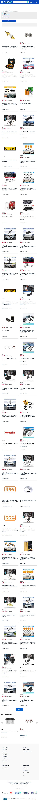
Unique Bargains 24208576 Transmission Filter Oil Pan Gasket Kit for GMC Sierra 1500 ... (10, 274)
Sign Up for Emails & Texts (6, 758)
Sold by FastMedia (22, 109)
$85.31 (21, 184)
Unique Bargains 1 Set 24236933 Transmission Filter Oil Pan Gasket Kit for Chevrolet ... (28, 76)
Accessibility (17, 780)
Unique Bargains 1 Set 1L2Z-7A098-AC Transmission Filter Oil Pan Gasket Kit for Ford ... (10, 246)
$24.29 (21, 155)
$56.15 (3, 98)
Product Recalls (4, 756)
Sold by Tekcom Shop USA (5, 81)
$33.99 (21, 524)
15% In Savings (28, 412)
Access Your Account (26, 749)
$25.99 (3, 127)
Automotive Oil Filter (9, 6)
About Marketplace (5, 768)
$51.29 (21, 325)
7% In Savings (27, 43)
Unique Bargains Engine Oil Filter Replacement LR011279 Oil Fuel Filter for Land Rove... (28, 189)
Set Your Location (6, 14)
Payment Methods (28, 782)
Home (2, 6)
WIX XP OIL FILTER (5, 330)
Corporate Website (10, 782)
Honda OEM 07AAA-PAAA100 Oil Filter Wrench (28, 501)
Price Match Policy (11, 780)
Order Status (4, 751)
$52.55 (3, 298)
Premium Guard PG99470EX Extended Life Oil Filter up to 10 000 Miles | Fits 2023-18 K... (27, 558)
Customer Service (5, 747)
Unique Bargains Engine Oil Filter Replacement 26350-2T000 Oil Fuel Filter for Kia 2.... (10, 558)
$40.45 (3, 440)
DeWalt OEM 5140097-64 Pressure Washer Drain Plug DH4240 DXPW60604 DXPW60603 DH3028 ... (10, 303)
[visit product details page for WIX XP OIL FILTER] (10, 319)
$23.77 (3, 156)
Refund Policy (28, 780)
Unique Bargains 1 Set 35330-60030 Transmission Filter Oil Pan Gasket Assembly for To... (27, 359)
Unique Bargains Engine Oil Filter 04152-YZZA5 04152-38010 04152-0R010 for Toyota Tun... (28, 161)
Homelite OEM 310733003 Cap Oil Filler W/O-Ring (10, 444)
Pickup (6, 16)
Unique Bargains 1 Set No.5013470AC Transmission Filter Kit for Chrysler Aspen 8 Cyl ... (28, 274)
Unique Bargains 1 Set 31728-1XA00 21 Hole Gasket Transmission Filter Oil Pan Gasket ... (28, 615)
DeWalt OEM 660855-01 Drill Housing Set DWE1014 (9, 161)
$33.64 (3, 497)
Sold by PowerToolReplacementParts (7, 166)
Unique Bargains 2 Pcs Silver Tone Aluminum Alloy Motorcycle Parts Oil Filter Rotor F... (27, 47)
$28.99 (3, 609)
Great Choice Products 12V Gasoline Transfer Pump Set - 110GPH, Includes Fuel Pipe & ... (9, 76)
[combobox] (21, 2)
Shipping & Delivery (5, 754)
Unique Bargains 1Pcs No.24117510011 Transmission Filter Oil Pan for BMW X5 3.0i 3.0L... (28, 246)
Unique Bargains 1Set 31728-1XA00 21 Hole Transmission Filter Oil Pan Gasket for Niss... (9, 416)
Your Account (25, 747)
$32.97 (3, 525)
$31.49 (21, 729)
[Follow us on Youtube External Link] (32, 798)
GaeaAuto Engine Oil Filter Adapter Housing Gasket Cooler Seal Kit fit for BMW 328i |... (27, 416)
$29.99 (3, 581)
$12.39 (3, 43)
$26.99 (21, 127)
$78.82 (3, 354)
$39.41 (3, 467)
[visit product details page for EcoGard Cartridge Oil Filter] (28, 92)
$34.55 (3, 552)
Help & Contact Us (5, 759)
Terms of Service (22, 780)
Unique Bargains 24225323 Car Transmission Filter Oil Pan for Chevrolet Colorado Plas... (10, 388)
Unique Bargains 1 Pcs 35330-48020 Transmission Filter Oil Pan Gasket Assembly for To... (27, 700)
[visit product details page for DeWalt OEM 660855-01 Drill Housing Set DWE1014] (10, 149)
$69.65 (21, 70)
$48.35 (21, 411)
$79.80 (3, 325)
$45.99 (21, 382)
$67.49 (3, 240)
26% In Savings (10, 72)
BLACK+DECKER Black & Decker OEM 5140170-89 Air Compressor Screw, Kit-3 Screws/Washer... (10, 501)
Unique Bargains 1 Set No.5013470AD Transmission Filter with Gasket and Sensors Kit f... (9, 189)
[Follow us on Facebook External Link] (26, 798)
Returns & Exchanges (5, 752)
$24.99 (21, 667)
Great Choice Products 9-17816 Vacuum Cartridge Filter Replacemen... (9, 732)
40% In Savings (28, 100)
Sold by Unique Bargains (5, 52)
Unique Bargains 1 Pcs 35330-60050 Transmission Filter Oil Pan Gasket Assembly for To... (27, 444)
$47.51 (3, 411)
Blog (24, 775)
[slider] (22, 735)
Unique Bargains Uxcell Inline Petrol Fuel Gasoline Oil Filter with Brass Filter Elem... (10, 47)
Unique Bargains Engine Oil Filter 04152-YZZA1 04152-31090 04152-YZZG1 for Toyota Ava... (28, 586)
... (4, 6)
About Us (3, 761)
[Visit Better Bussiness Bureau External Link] (5, 798)
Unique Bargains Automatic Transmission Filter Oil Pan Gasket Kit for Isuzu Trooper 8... (10, 615)
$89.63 (3, 184)
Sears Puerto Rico (26, 772)
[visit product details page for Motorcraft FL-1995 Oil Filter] (10, 205)
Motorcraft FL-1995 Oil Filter (7, 216)
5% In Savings (27, 469)
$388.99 (3, 70)
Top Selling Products (6, 714)
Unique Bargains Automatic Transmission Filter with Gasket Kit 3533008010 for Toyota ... (28, 671)
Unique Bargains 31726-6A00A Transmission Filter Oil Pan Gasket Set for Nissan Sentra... (28, 473)
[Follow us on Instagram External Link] (35, 798)
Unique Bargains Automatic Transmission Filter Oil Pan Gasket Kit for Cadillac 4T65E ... (28, 388)
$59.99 (21, 728)
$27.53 (21, 637)
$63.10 (21, 98)
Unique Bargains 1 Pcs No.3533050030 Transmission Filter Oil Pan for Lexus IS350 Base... (27, 132)
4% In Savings (27, 384)
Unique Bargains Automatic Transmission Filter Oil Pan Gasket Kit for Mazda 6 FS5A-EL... (28, 530)
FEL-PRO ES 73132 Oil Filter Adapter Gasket (9, 359)
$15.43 (21, 42)
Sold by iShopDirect (23, 421)
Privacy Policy (16, 782)
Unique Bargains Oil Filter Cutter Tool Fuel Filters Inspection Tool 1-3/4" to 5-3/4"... (9, 104)
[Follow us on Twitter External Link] (29, 798)
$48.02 (21, 552)
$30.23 (21, 581)
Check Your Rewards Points (27, 751)
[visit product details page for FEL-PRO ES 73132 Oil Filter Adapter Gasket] (10, 347)
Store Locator (4, 749)
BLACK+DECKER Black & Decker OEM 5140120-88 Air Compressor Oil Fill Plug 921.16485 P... (10, 530)
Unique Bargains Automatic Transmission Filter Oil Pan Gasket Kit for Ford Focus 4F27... (10, 132)
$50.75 (21, 354)
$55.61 (21, 297)
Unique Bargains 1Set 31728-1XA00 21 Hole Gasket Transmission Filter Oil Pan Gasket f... (9, 700)
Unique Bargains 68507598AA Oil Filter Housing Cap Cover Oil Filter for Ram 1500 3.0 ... (9, 671)
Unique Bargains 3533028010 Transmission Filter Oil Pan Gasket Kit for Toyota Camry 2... (10, 643)
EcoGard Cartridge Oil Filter (25, 103)
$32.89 (2, 729)
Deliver (6, 14)
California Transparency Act (23, 783)
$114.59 (3, 212)
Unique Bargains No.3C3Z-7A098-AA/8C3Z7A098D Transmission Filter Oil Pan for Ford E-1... (28, 303)
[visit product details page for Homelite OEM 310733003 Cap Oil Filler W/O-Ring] (10, 432)
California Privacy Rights (14, 783)
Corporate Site (25, 768)
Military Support (25, 770)
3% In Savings (9, 128)
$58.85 (3, 269)
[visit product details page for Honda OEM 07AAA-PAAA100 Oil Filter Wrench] (28, 489)
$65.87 (21, 240)
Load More (19, 709)
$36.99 (21, 467)
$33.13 (21, 497)
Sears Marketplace (6, 765)
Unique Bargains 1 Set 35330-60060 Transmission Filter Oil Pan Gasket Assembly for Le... (27, 331)
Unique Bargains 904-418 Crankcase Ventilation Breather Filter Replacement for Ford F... (28, 217)
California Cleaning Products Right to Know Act (19, 784)
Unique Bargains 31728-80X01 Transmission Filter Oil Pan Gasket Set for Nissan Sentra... (10, 586)
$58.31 (21, 269)
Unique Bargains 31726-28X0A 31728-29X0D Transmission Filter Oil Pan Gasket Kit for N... (10, 473)
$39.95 (21, 439)
